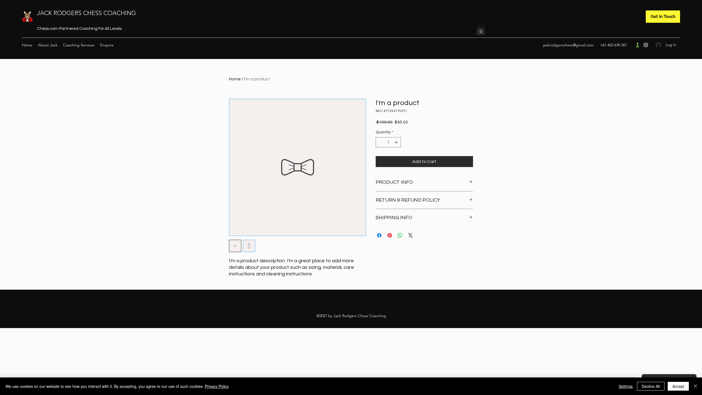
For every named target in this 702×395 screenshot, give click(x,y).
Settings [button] (626, 386)
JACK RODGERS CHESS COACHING (86, 13)
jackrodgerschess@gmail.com (568, 45)
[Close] (695, 386)
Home (235, 79)
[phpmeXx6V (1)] (637, 45)
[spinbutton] (388, 142)
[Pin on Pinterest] (389, 235)
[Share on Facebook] (379, 235)
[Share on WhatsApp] (400, 235)
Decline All (651, 386)
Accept (678, 386)
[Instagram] (646, 45)
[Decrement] (380, 142)
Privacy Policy (217, 386)
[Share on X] (410, 235)
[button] (480, 29)
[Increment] (396, 142)
